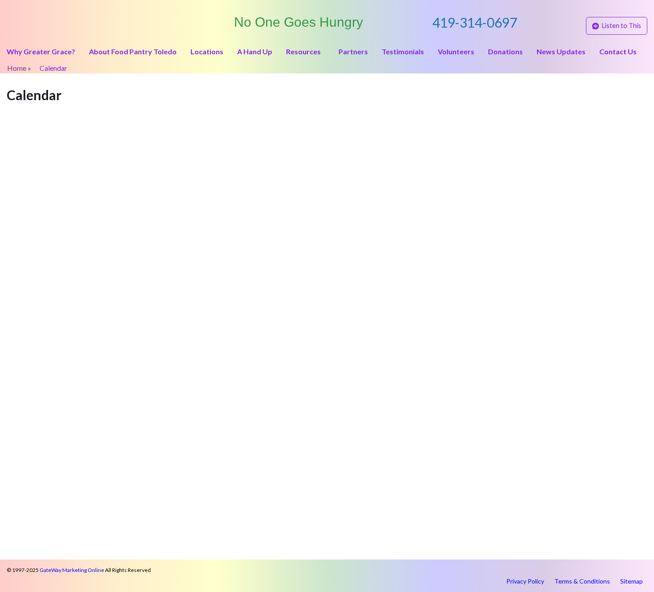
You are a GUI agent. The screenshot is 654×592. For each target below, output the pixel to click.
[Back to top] (634, 572)
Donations (505, 51)
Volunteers (456, 51)
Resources (304, 51)
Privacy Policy (525, 581)
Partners (353, 51)
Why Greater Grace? (41, 51)
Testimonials (403, 51)
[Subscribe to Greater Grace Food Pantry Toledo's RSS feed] (11, 9)
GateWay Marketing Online (72, 570)
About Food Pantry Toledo (133, 51)
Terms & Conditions (582, 581)
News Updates (561, 51)
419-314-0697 (474, 22)
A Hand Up (254, 51)
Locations (206, 51)
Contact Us (618, 51)
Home (16, 68)
